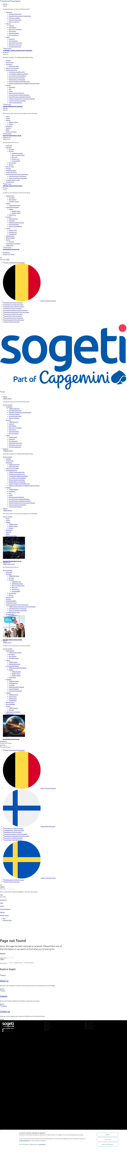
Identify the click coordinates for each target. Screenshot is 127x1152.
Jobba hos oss (11, 564)
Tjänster (9, 398)
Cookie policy (90, 1023)
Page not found (13, 940)
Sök (1, 895)
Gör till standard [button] (20, 262)
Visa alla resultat (4, 915)
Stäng (7, 259)
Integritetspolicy (90, 1027)
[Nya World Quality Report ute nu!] (65, 134)
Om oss (9, 642)
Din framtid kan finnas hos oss (11, 249)
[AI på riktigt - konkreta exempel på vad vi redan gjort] (65, 48)
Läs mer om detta (7, 404)
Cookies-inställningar (91, 1025)
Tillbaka (5, 398)
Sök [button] (1, 257)
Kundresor (10, 450)
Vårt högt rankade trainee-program (12, 186)
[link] (10, 1)
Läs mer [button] (2, 988)
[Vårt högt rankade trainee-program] (65, 184)
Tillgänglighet (90, 1022)
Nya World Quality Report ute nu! (12, 135)
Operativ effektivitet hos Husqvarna (13, 106)
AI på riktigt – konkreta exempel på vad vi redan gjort (17, 50)
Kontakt (47, 1030)
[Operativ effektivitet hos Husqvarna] (65, 104)
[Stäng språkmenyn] (6, 745)
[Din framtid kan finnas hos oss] (65, 247)
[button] (7, 4)
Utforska (9, 510)
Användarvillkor (90, 1028)
